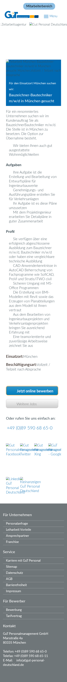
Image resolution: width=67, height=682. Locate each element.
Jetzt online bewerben (35, 391)
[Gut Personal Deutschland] (33, 14)
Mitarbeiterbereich (39, 6)
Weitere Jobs (27, 404)
